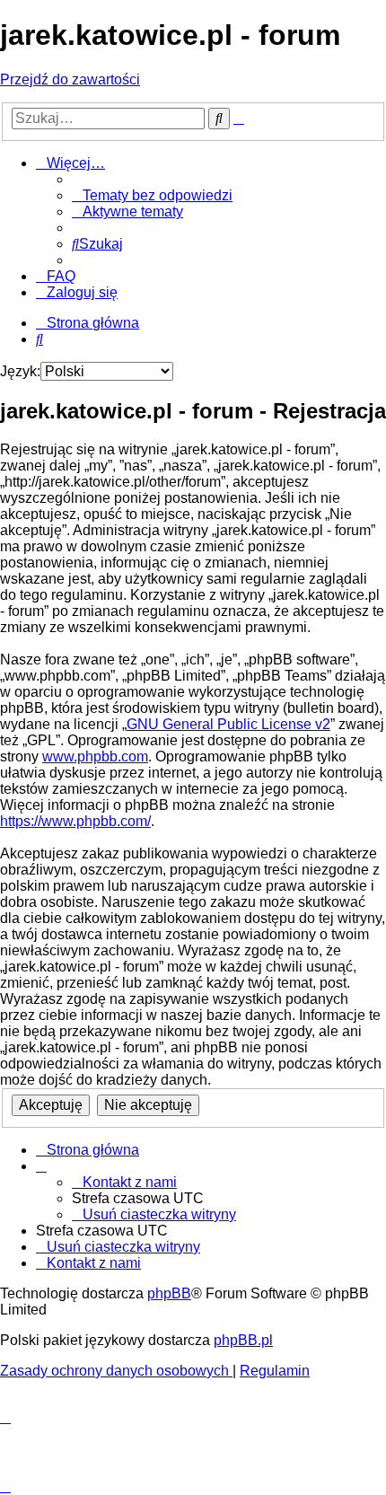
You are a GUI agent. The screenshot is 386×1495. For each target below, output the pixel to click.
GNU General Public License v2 (228, 724)
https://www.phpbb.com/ (75, 821)
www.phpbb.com (95, 756)
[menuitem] (152, 195)
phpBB (169, 1293)
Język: (20, 371)
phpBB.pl (243, 1340)
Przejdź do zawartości (70, 79)
